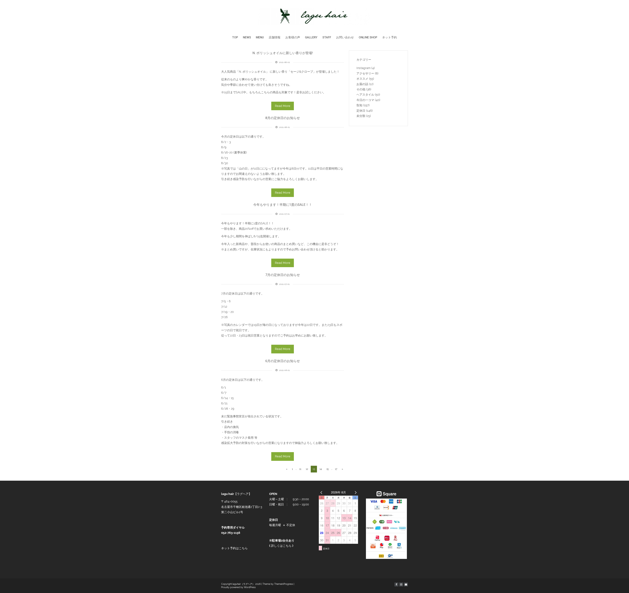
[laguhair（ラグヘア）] (314, 16)
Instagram (363, 68)
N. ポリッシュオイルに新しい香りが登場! (282, 53)
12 (307, 469)
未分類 (360, 116)
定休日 (360, 110)
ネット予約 (389, 37)
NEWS (247, 37)
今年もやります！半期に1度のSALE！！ (282, 205)
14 (321, 469)
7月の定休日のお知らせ (282, 275)
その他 (360, 89)
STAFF (326, 37)
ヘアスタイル (365, 94)
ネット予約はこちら (234, 548)
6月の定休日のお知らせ (282, 361)
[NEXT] (355, 492)
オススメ (362, 78)
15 (327, 469)
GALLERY (311, 37)
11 (300, 469)
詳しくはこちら (281, 545)
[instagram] (401, 584)
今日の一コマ (365, 100)
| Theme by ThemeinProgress (277, 584)
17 (336, 469)
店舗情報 (274, 37)
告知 (359, 105)
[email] (406, 584)
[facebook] (396, 584)
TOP (235, 37)
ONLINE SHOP (368, 37)
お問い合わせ (345, 37)
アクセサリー (365, 73)
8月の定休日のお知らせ (282, 118)
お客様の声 (292, 37)
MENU (260, 37)
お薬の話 (362, 84)
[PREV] (322, 492)
